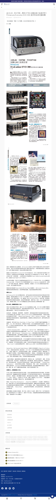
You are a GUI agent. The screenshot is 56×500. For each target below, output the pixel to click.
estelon (25, 437)
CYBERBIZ (35, 494)
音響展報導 (10, 420)
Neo (38, 439)
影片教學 (9, 425)
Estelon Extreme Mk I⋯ (12, 452)
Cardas (30, 437)
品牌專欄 (9, 427)
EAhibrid (8, 439)
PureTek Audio (44, 439)
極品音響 (13, 441)
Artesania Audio (12, 437)
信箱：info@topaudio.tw (6, 480)
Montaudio (13, 439)
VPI (7, 437)
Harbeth (8, 441)
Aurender (20, 437)
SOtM (34, 439)
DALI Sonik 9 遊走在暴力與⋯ (14, 463)
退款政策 (14, 471)
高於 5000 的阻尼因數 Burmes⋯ (15, 455)
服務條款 (23, 471)
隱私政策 (19, 471)
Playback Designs (22, 439)
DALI (46, 437)
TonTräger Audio (20, 441)
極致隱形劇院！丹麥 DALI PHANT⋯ (15, 458)
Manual (9, 422)
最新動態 (9, 414)
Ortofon (35, 437)
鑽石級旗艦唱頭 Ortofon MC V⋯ (15, 460)
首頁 (2, 471)
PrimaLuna (16, 403)
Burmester (40, 437)
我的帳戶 (10, 471)
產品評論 (9, 417)
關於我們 (5, 471)
